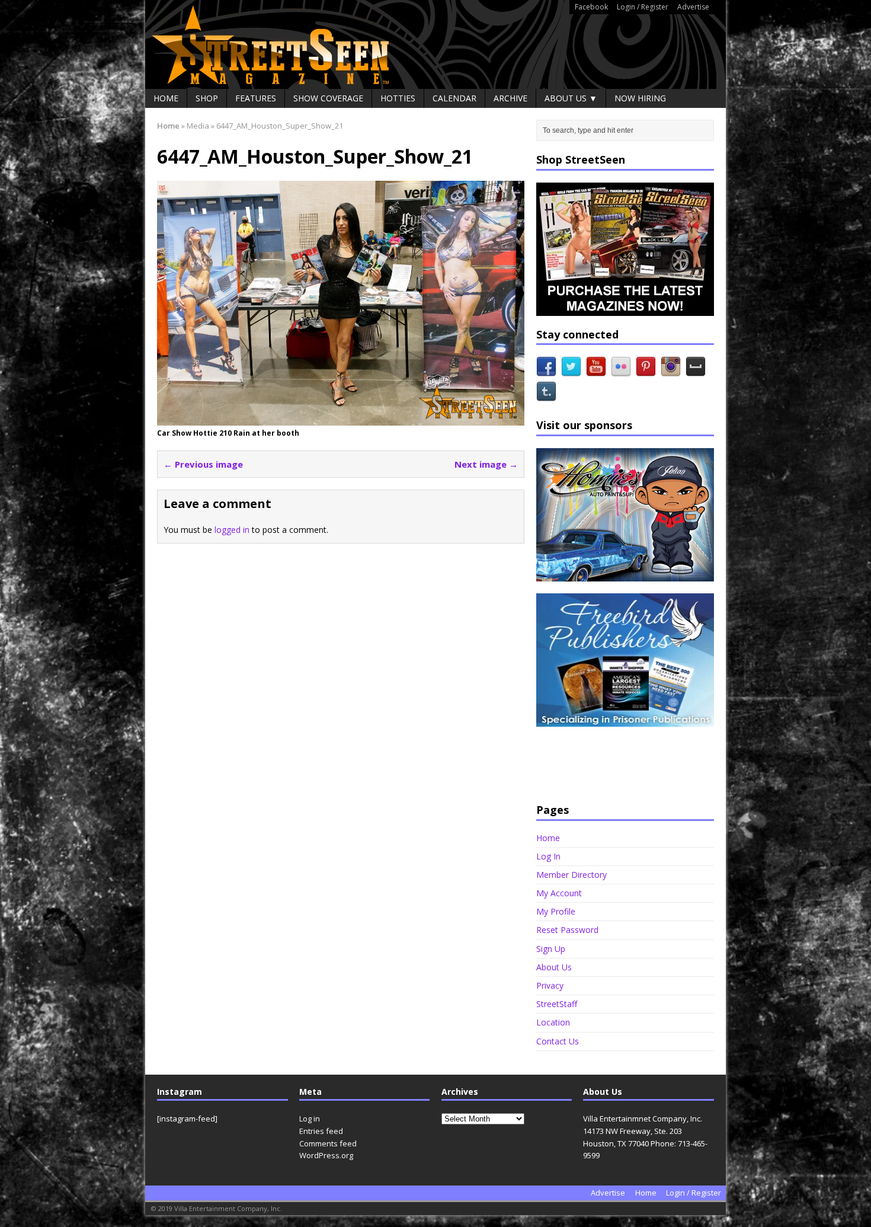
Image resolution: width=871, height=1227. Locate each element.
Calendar (454, 98)
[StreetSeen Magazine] (435, 44)
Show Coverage (328, 98)
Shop (207, 98)
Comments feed (328, 1143)
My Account (559, 893)
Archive (510, 98)
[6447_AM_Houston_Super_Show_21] (340, 418)
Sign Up (550, 948)
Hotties (397, 98)
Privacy (549, 985)
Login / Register (642, 7)
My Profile (555, 911)
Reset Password (567, 929)
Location (553, 1022)
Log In (548, 856)
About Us (554, 967)
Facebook (591, 7)
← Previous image (203, 464)
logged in (231, 529)
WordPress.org (326, 1155)
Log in (309, 1118)
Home (165, 98)
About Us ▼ (571, 98)
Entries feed (321, 1131)
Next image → (486, 464)
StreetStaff (556, 1003)
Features (255, 98)
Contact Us (557, 1041)
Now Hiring (640, 98)
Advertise (693, 7)
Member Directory (571, 874)
